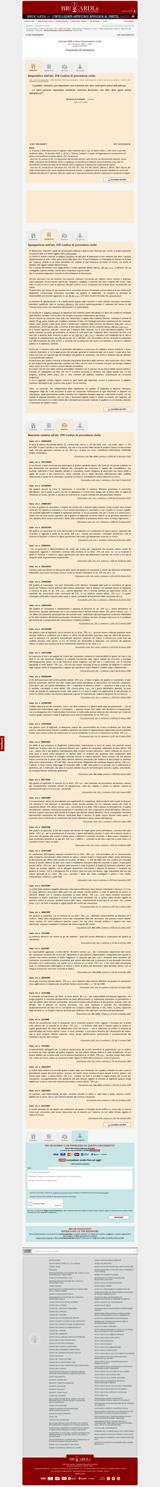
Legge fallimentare (103, 1263)
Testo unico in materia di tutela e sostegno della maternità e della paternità (114, 1330)
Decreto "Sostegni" (57, 1386)
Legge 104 (53, 1417)
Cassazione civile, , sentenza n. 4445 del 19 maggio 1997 (103, 928)
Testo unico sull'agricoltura (107, 1375)
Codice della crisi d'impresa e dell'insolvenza (69, 1365)
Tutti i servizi (129, 21)
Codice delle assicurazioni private (64, 1318)
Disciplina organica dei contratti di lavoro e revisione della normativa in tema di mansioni (69, 1424)
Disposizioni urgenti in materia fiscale (111, 1408)
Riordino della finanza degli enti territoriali (114, 1431)
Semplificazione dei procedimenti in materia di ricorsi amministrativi (114, 1293)
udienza (37, 262)
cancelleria (34, 394)
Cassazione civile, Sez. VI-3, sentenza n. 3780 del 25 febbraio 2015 (104, 561)
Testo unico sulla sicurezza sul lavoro (112, 1371)
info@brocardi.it (67, 1471)
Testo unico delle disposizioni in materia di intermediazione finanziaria (113, 1367)
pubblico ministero (66, 256)
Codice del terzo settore (60, 1359)
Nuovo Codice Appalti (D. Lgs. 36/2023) (64, 1263)
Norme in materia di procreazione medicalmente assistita (63, 1409)
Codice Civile (29, 21)
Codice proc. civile (45, 21)
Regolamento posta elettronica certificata (114, 1434)
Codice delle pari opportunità (62, 1340)
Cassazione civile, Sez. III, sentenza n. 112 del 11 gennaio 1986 (105, 1040)
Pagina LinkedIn (118, 1478)
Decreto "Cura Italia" (58, 1392)
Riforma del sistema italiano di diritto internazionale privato (111, 1322)
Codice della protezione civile (62, 1362)
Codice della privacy (58, 1312)
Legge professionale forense (108, 1260)
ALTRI (105, 21)
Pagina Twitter (113, 1478)
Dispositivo (33, 239)
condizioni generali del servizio (63, 1193)
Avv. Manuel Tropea (87, 1466)
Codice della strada (58, 1305)
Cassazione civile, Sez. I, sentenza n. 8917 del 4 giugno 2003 (106, 792)
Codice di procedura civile (48, 29)
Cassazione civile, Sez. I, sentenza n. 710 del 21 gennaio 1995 (106, 943)
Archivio (106, 1471)
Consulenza (80, 70)
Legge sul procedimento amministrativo (112, 1289)
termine (127, 256)
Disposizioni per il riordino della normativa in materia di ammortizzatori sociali (69, 1440)
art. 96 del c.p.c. (72, 296)
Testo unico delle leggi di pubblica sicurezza (114, 1353)
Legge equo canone (103, 1286)
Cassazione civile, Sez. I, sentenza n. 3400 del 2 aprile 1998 (107, 821)
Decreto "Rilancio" (57, 1389)
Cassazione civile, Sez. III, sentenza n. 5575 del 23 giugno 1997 (105, 907)
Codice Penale (61, 21)
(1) (42, 93)
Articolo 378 (78, 30)
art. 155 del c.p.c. (105, 268)
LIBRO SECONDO (74, 29)
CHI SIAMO (108, 26)
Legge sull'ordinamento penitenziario (111, 1318)
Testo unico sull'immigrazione (108, 1347)
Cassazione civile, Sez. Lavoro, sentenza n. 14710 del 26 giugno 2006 (103, 647)
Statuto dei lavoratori (59, 1420)
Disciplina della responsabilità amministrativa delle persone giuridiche (112, 1298)
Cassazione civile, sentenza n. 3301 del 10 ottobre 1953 (108, 1100)
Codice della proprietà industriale (64, 1350)
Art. (35, 35)
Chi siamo (100, 1471)
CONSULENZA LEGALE (124, 26)
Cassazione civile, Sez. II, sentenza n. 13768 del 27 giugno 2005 (105, 718)
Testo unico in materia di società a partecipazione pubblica (110, 1382)
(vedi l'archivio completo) (80, 1164)
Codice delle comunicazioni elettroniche (67, 1337)
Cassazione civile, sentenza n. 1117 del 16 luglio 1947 (109, 1118)
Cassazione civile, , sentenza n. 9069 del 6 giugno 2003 (104, 774)
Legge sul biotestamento (60, 1414)
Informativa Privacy (79, 1471)
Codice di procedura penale (61, 1294)
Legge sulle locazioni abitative (108, 1283)
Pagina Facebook (108, 1478)
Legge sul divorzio (57, 1396)
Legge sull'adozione (58, 1405)
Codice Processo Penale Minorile (63, 1302)
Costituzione (94, 21)
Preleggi (53, 1270)
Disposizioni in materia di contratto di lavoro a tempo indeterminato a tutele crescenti (69, 1429)
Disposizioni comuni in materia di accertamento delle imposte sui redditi (112, 1399)
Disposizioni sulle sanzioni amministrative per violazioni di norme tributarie (113, 1417)
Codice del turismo (57, 1331)
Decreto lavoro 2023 (58, 1380)
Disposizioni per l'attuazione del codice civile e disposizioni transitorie (69, 1274)
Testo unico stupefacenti (106, 1350)
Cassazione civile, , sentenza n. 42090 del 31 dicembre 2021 (102, 456)
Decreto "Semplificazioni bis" (61, 1383)
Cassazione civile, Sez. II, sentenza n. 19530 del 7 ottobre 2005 (105, 697)
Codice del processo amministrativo (65, 1327)
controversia (70, 253)
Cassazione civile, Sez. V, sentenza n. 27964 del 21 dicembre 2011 (104, 600)
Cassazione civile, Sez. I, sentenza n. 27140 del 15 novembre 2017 (104, 498)
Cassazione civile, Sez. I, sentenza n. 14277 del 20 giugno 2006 (105, 671)
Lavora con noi (80, 1474)
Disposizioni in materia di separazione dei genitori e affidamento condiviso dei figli (67, 1372)
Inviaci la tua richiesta (44, 1238)
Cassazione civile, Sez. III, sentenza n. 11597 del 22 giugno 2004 (105, 736)
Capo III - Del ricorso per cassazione (108, 80)
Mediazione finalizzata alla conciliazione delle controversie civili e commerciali (112, 1314)
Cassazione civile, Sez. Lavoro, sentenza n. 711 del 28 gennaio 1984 (103, 1061)
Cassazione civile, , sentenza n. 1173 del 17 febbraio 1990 (103, 1014)
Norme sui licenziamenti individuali (64, 1445)
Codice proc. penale (78, 21)
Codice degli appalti (57, 1369)
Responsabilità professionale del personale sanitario (110, 1279)
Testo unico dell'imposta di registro (111, 1392)
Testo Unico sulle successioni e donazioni (113, 1386)
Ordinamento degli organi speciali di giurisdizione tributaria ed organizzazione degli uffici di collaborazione (113, 1423)
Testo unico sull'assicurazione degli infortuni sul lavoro (111, 1357)
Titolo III (102, 29)
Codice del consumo (58, 1315)
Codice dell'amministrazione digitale (65, 1353)
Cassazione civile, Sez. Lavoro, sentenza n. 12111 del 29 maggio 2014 (103, 576)
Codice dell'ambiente (58, 1334)
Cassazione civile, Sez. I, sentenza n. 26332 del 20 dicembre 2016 (104, 540)
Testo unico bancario (104, 1341)
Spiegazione (49, 70)
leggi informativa (103, 1193)
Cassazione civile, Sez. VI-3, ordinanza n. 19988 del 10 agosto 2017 (104, 522)
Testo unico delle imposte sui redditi (111, 1389)
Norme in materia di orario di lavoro (65, 1448)
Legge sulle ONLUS (103, 1305)
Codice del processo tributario (63, 1308)
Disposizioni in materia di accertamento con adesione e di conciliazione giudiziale (114, 1412)
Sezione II (54, 30)
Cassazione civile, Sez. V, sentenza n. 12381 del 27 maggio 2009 (105, 623)
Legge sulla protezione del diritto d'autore (114, 1267)
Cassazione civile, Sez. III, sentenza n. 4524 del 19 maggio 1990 (105, 987)
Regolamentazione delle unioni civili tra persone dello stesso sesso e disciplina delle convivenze (67, 1400)
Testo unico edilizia (103, 1344)
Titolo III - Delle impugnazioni (88, 80)
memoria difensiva (65, 304)
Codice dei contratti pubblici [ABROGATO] (66, 1324)
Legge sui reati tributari (105, 1326)
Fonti (35, 29)
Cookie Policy (91, 1471)
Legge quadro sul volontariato (108, 1302)
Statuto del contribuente (106, 1428)
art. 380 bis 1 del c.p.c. (118, 327)
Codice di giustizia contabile (61, 1343)
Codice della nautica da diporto (63, 1346)
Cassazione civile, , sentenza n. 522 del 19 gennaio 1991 (104, 972)
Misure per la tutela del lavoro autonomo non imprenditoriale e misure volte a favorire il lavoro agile (69, 1434)
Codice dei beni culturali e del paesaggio (67, 1321)
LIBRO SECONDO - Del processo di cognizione (64, 80)
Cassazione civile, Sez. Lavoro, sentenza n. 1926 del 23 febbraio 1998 (103, 845)
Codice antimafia (56, 1356)
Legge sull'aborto (57, 1377)
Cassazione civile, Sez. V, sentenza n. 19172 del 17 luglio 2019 (105, 480)
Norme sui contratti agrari (106, 1275)
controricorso (114, 296)
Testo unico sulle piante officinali (110, 1378)
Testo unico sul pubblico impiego (109, 1334)
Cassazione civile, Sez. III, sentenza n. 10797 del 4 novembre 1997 (104, 880)
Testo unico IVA (101, 1395)
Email (29, 1168)
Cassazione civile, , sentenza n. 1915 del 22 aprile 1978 (104, 1085)
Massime (64, 70)
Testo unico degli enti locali (107, 1338)
